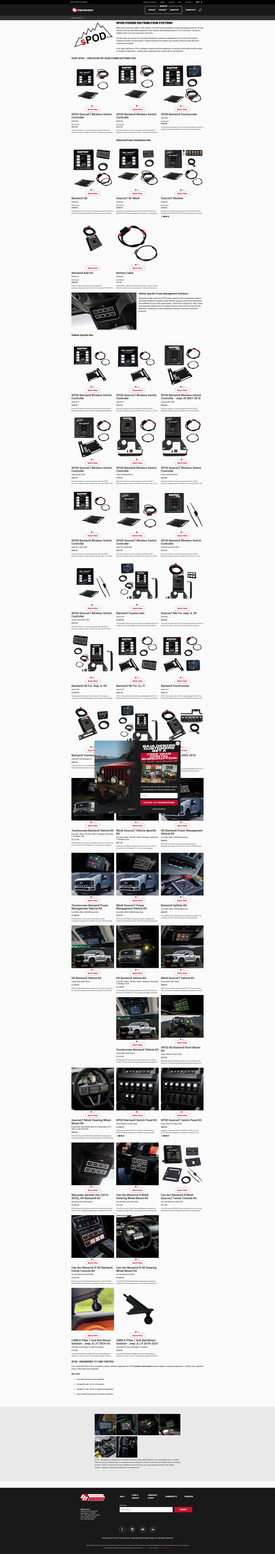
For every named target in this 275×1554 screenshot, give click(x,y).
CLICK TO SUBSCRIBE (159, 803)
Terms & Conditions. (159, 809)
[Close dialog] (178, 743)
